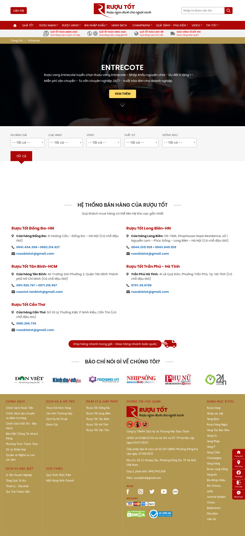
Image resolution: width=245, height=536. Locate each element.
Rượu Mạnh (47, 25)
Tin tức (211, 25)
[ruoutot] (122, 10)
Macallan (212, 513)
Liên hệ (18, 10)
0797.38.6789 (141, 285)
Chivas (211, 502)
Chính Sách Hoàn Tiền (19, 408)
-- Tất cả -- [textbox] (21, 142)
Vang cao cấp (215, 413)
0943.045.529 (165, 247)
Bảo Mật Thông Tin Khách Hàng (22, 436)
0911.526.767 (25, 285)
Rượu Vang (70, 25)
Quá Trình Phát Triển (58, 475)
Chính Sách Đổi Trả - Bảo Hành (21, 426)
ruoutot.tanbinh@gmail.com (39, 291)
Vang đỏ (212, 474)
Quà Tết (27, 25)
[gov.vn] (160, 513)
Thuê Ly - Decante (17, 486)
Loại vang (55, 135)
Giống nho (170, 135)
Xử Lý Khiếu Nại (16, 449)
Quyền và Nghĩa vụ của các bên (20, 457)
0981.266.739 (26, 323)
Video (196, 25)
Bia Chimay (214, 486)
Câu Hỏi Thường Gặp (59, 413)
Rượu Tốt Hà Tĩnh (97, 424)
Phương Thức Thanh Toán (22, 444)
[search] (229, 10)
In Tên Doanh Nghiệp (19, 475)
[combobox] (28, 142)
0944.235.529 (141, 247)
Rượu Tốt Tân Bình (97, 419)
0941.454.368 (26, 247)
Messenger (238, 497)
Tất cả (21, 156)
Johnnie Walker (216, 497)
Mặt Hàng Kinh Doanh (60, 480)
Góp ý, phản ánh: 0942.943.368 (146, 471)
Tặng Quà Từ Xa (16, 480)
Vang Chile (213, 452)
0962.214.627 (50, 247)
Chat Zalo (238, 486)
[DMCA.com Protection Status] (136, 513)
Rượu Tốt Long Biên (98, 413)
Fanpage (238, 476)
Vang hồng (213, 463)
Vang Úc (212, 436)
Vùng (90, 135)
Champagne (141, 25)
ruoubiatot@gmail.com (35, 253)
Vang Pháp (213, 441)
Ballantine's (214, 508)
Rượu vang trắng (217, 469)
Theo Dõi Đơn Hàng (58, 408)
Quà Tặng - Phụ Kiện (171, 25)
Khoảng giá (19, 135)
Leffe (210, 491)
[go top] (239, 527)
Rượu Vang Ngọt (217, 424)
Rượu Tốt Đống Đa (98, 408)
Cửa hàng (239, 466)
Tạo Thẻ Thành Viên (18, 492)
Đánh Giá (52, 424)
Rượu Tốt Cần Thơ (97, 430)
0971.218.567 (47, 285)
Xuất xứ (129, 135)
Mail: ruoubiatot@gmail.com (144, 478)
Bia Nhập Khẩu (94, 25)
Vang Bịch (119, 25)
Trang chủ (17, 40)
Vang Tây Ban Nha (218, 430)
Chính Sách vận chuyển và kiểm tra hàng (20, 416)
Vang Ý (211, 447)
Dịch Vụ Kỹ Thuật (56, 419)
